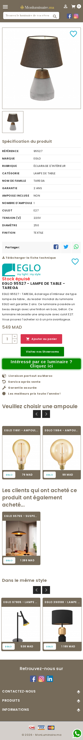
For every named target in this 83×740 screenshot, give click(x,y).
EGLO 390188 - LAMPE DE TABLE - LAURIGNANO (62, 602)
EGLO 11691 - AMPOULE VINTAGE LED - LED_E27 (21, 430)
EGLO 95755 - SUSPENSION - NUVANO (21, 516)
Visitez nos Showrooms (42, 351)
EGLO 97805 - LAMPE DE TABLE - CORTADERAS (20, 602)
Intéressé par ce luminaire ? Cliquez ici (41, 363)
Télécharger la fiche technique (30, 258)
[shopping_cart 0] (73, 6)
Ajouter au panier (41, 339)
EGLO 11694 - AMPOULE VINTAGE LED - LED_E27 (62, 430)
